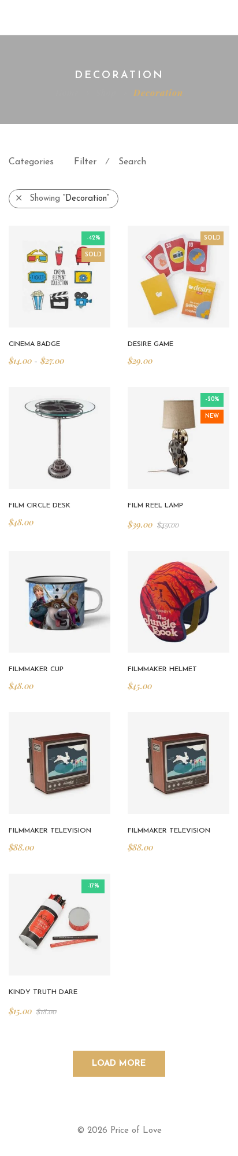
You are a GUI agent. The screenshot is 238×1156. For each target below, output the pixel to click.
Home (67, 92)
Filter (85, 162)
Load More (119, 1063)
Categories (31, 162)
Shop (106, 92)
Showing (69, 198)
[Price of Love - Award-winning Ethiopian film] (66, 17)
